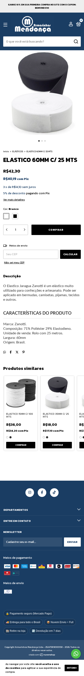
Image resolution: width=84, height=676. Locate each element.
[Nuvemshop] (42, 655)
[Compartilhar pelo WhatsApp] (4, 352)
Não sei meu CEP (14, 263)
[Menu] (6, 25)
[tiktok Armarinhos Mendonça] (54, 492)
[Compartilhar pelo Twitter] (17, 352)
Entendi (71, 667)
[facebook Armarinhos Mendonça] (42, 492)
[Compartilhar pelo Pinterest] (23, 352)
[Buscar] (75, 42)
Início (6, 151)
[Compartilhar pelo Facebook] (11, 352)
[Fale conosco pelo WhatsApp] (76, 654)
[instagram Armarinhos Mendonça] (29, 492)
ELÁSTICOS (17, 151)
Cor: (11, 209)
